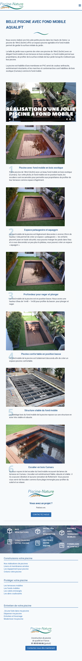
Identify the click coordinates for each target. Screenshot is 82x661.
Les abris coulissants (13, 593)
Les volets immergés (13, 591)
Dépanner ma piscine (13, 613)
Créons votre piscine (12, 572)
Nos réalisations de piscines (16, 563)
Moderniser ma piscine (13, 619)
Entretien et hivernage (13, 616)
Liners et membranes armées (16, 566)
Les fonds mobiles (12, 588)
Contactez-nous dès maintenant (41, 648)
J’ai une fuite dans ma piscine (16, 611)
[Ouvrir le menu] (80, 5)
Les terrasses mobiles (13, 585)
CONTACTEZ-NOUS (41, 514)
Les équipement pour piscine (16, 569)
